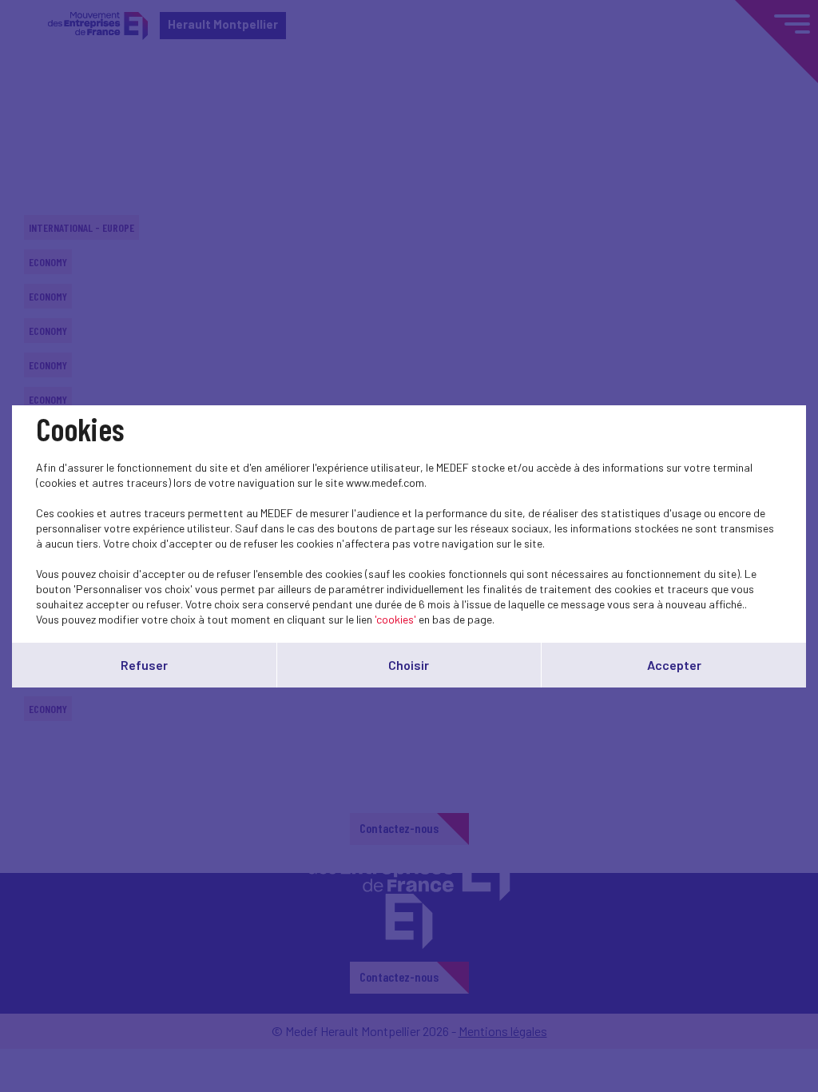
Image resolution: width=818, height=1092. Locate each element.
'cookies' (395, 619)
